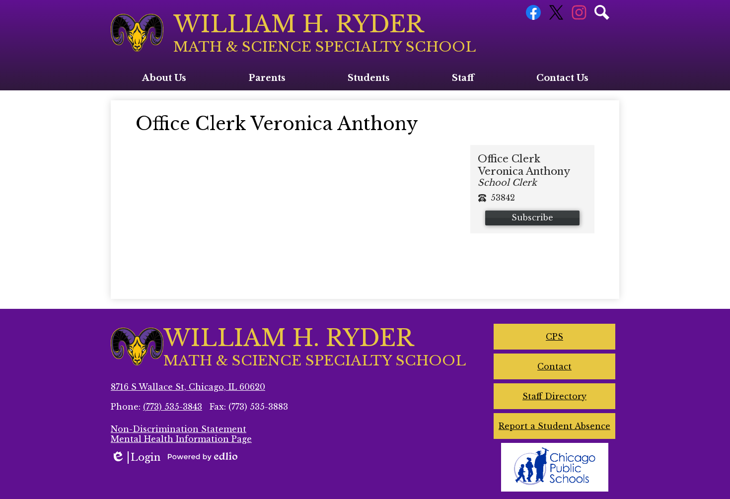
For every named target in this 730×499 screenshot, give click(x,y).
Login (135, 457)
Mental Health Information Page (181, 439)
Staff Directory (554, 396)
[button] (164, 78)
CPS (554, 337)
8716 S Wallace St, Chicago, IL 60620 (188, 387)
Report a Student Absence (554, 426)
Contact (554, 366)
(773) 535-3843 (172, 407)
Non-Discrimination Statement (178, 429)
